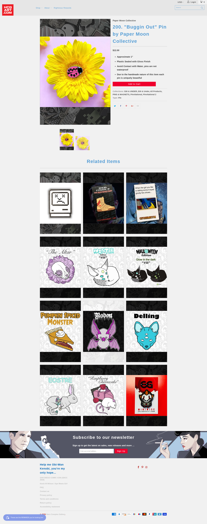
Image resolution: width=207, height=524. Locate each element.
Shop (38, 8)
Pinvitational (136, 94)
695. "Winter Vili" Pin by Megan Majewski (103, 267)
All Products (156, 91)
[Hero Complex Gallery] (17, 10)
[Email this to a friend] (138, 106)
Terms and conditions (49, 499)
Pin (119, 98)
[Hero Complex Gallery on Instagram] (146, 467)
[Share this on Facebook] (120, 106)
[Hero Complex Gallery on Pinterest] (142, 467)
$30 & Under (143, 91)
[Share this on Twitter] (115, 106)
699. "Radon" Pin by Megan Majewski (103, 331)
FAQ (42, 487)
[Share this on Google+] (132, 106)
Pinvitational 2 (149, 94)
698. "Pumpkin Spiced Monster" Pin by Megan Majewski (60, 331)
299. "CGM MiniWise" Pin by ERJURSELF (146, 395)
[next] (107, 72)
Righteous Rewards (62, 8)
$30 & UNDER (130, 91)
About (47, 8)
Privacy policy (46, 495)
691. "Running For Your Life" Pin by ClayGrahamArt (103, 203)
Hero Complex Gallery (55, 514)
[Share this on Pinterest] (126, 106)
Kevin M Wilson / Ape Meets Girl (53, 484)
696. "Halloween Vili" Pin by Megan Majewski (146, 267)
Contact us (44, 491)
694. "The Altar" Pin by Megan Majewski (60, 267)
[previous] (44, 72)
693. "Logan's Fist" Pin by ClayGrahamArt (146, 203)
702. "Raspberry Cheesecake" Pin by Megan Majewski (103, 395)
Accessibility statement (50, 507)
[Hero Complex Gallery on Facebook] (138, 467)
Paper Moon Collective (124, 20)
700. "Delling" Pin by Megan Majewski (146, 331)
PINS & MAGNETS (121, 94)
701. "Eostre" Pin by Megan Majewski (60, 395)
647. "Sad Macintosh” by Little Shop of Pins (60, 203)
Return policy (45, 503)
